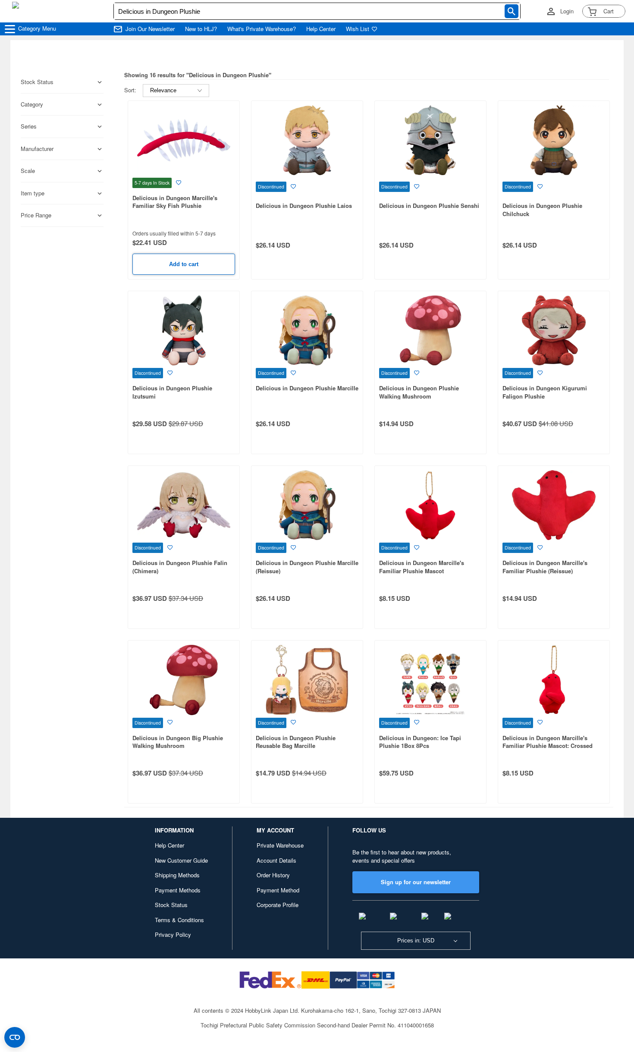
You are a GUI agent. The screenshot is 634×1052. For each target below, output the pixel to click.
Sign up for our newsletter (416, 882)
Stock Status (171, 905)
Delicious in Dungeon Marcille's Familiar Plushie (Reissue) (544, 567)
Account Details (276, 860)
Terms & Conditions (179, 920)
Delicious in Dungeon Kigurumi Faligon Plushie (544, 392)
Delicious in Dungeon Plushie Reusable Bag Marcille (296, 742)
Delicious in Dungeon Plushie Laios (304, 205)
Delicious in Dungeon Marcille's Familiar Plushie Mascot (421, 567)
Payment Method (278, 890)
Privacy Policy (173, 934)
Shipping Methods (177, 875)
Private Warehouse (280, 845)
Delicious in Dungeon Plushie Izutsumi (172, 392)
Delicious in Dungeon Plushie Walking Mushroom (419, 392)
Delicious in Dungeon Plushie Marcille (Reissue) (307, 567)
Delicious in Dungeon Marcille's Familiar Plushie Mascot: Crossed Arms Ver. (547, 746)
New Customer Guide (181, 860)
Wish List (357, 29)
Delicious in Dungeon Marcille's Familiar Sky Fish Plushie (174, 202)
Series (29, 126)
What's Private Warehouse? (261, 29)
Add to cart (183, 264)
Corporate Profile (277, 905)
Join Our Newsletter (150, 29)
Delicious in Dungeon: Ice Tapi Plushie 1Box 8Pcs (420, 742)
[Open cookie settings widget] (14, 1037)
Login (567, 11)
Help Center (321, 29)
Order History (273, 875)
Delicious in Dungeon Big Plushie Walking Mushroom (177, 742)
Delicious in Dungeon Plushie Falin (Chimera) (179, 567)
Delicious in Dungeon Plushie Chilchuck (542, 209)
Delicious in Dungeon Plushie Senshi (429, 205)
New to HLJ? (201, 29)
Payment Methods (178, 890)
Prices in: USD (415, 940)
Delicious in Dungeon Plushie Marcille (307, 388)
